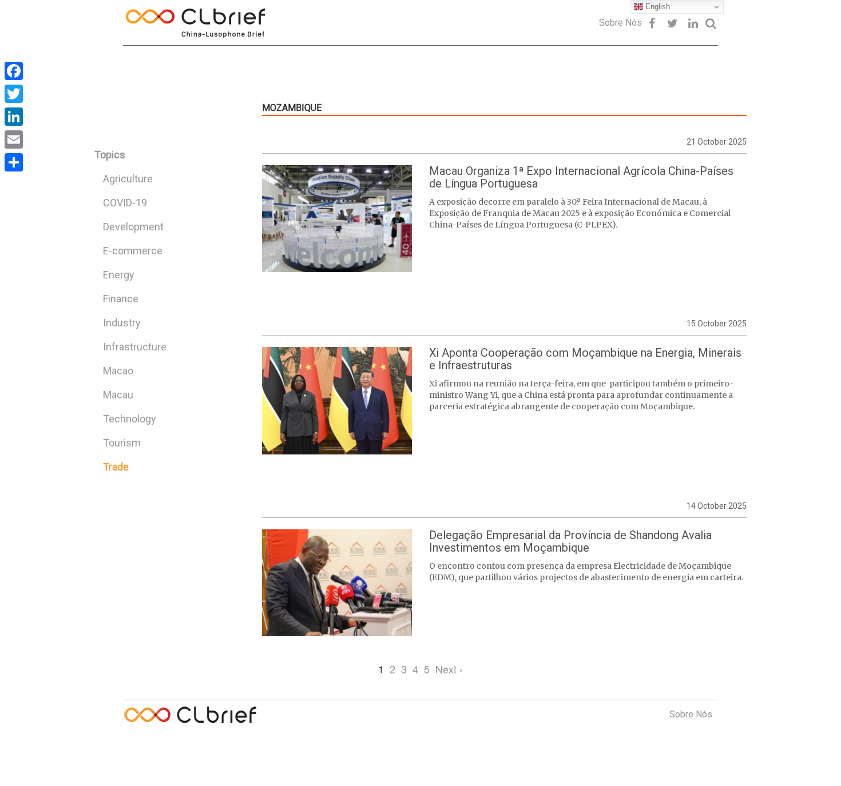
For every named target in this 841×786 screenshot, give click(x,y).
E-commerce (132, 251)
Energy (118, 275)
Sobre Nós (620, 22)
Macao (118, 371)
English (656, 6)
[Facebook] (13, 70)
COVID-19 (125, 203)
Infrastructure (134, 347)
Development (133, 227)
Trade (116, 467)
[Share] (13, 162)
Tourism (122, 443)
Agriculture (128, 179)
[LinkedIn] (13, 116)
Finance (120, 299)
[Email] (13, 139)
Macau (118, 395)
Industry (122, 323)
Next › (449, 668)
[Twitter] (13, 93)
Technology (129, 419)
